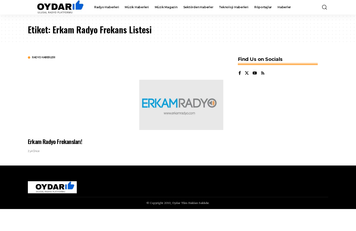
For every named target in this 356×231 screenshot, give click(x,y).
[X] (246, 73)
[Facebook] (240, 73)
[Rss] (262, 73)
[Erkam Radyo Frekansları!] (181, 105)
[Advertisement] (80, 98)
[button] (324, 7)
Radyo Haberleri (43, 57)
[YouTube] (255, 73)
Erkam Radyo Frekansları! (55, 141)
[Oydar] (57, 7)
